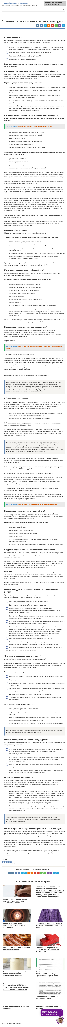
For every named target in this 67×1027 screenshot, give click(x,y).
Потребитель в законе (15, 3)
